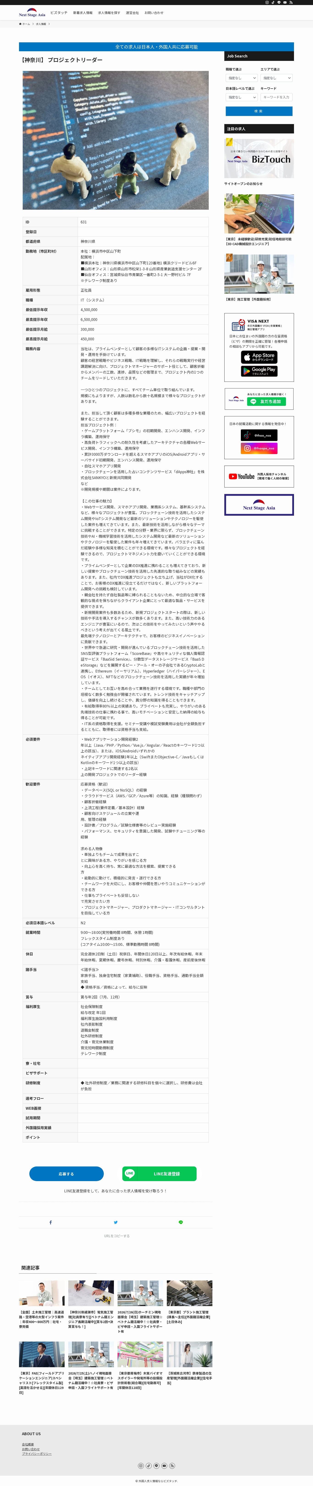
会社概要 (28, 1444)
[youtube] (285, 2)
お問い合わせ (31, 1449)
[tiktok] (273, 2)
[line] (279, 2)
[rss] (291, 2)
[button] (50, 1222)
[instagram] (267, 2)
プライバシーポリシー (37, 1453)
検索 (259, 111)
